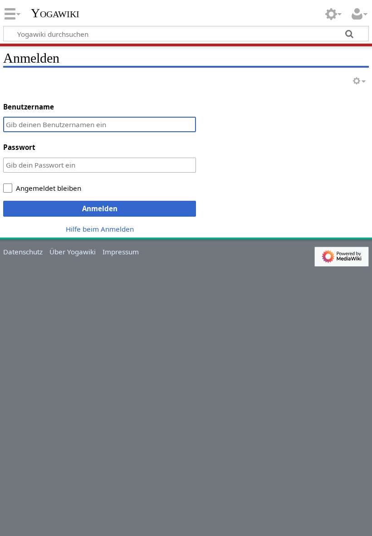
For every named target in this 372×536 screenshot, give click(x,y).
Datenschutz (23, 251)
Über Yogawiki (72, 251)
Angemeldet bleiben (48, 188)
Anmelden (99, 208)
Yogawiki (55, 13)
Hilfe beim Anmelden (100, 228)
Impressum (121, 251)
